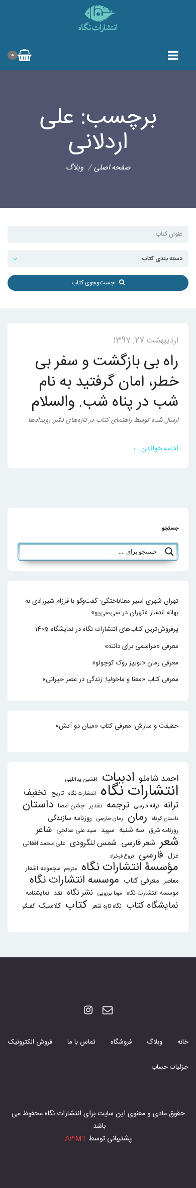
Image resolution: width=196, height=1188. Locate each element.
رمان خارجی (109, 818)
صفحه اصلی (112, 167)
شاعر (44, 830)
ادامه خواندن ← (155, 449)
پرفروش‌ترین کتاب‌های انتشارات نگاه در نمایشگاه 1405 (106, 629)
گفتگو (28, 906)
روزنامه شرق (163, 830)
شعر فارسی (138, 843)
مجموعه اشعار (43, 869)
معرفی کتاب (141, 881)
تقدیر (95, 806)
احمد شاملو (158, 779)
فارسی (151, 856)
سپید (108, 830)
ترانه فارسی (146, 806)
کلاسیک (50, 906)
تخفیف (35, 793)
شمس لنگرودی (93, 844)
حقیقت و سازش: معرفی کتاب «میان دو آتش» (116, 726)
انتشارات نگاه (139, 791)
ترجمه (118, 805)
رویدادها (39, 420)
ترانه (171, 805)
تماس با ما (81, 1042)
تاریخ (57, 793)
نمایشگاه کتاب (152, 906)
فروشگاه (121, 1042)
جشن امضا (71, 806)
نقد (58, 893)
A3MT (75, 1139)
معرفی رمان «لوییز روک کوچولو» (135, 662)
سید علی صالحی (76, 830)
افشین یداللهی (81, 779)
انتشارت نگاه (82, 793)
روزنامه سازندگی (70, 818)
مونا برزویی (109, 893)
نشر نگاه (80, 893)
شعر (169, 842)
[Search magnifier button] (169, 552)
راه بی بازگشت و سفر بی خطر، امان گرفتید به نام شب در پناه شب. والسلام (104, 382)
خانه (182, 1042)
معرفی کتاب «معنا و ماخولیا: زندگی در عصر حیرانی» (110, 679)
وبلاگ (154, 1042)
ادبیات (118, 778)
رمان (137, 817)
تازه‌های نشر (70, 420)
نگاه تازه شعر (107, 906)
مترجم (70, 869)
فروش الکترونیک (30, 1042)
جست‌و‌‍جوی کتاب (95, 283)
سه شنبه (131, 830)
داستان (38, 805)
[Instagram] (88, 1011)
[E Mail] (108, 1011)
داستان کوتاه (165, 818)
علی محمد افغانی (44, 843)
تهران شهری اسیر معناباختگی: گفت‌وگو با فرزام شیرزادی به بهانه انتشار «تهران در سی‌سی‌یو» (101, 607)
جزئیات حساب (169, 1067)
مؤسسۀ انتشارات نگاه (129, 868)
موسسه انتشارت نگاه (152, 893)
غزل (173, 856)
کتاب (76, 905)
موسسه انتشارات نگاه (74, 880)
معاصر (171, 881)
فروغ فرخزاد (122, 856)
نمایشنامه (37, 893)
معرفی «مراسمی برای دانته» (141, 646)
